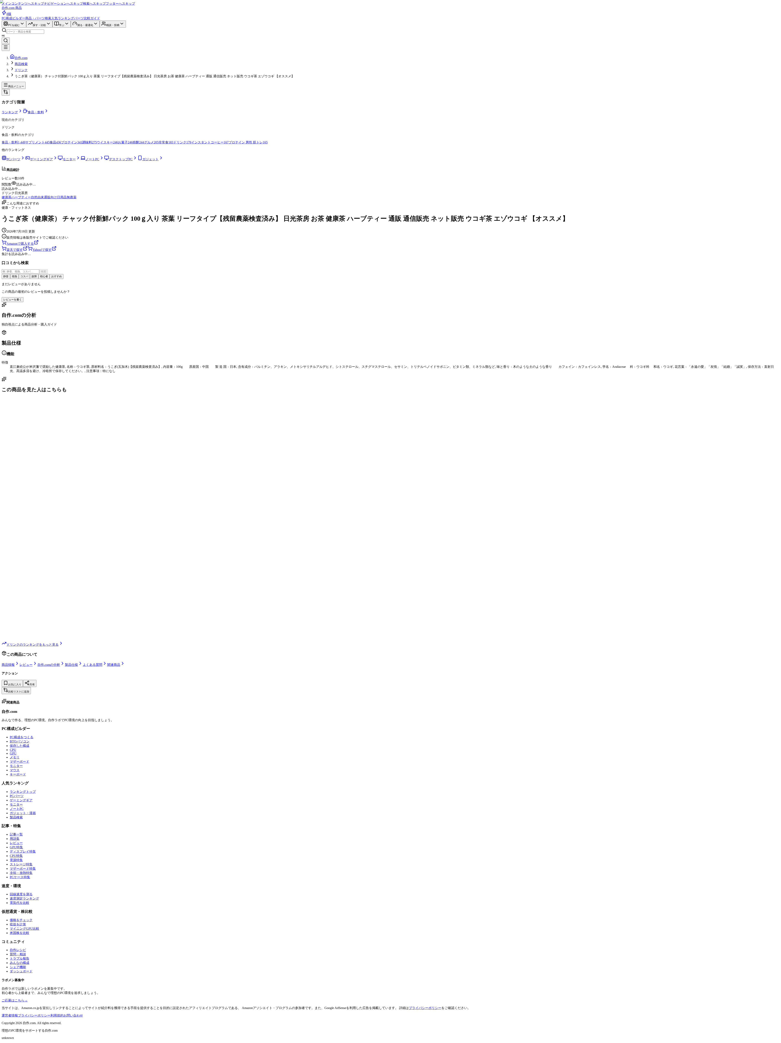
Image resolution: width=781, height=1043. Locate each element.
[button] (390, 189)
